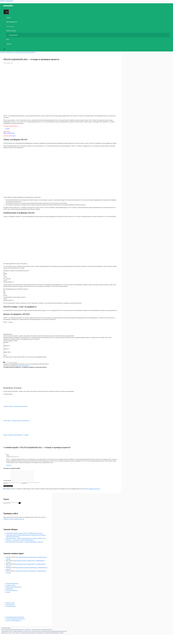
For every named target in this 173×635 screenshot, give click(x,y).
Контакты (8, 43)
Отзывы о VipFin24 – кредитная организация (15, 406)
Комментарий (7, 480)
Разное (8, 592)
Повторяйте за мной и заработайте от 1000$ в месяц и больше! (24, 533)
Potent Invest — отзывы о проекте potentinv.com (16, 420)
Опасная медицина (11, 590)
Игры (7, 39)
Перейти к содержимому (6, 1)
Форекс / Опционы (11, 30)
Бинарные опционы (13, 35)
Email (22, 483)
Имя (4, 483)
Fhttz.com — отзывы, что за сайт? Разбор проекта (20, 540)
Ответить (8, 465)
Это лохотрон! (10, 26)
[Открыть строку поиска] (4, 49)
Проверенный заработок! (22, 365)
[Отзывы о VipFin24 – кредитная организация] (10, 404)
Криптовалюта (10, 604)
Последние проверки (12, 583)
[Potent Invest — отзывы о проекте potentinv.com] (10, 419)
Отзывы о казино (11, 606)
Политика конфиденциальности (91, 488)
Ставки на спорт (10, 585)
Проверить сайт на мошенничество (13, 519)
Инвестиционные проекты (13, 587)
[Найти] (20, 503)
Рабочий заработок (30, 52)
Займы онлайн (10, 603)
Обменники (9, 588)
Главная (8, 17)
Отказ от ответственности (13, 620)
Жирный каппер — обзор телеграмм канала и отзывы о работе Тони (26, 538)
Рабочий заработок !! (11, 22)
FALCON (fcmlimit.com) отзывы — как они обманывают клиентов (24, 542)
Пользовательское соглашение (15, 617)
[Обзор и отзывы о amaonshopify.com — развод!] (10, 433)
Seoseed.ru (8, 5)
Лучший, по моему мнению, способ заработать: (12, 52)
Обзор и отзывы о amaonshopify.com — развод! (16, 435)
